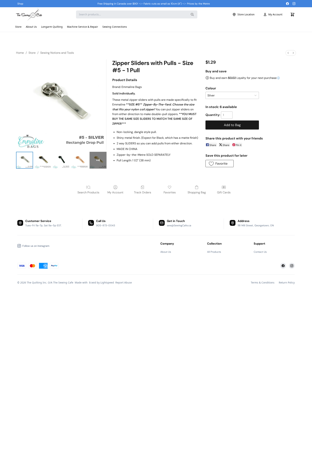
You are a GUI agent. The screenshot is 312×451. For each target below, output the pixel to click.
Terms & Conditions (262, 282)
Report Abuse (123, 282)
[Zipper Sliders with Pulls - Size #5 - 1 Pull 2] (61, 160)
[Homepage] (29, 14)
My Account (275, 14)
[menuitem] (288, 53)
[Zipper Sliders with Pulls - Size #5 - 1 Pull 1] (42, 160)
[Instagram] (294, 3)
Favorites (170, 192)
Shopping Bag (197, 192)
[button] (219, 163)
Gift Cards (224, 192)
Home (20, 53)
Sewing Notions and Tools (57, 53)
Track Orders (142, 192)
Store (32, 53)
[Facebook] (287, 3)
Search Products (88, 192)
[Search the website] (192, 14)
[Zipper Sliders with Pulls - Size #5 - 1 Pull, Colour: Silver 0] (24, 160)
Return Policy (287, 282)
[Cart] (292, 14)
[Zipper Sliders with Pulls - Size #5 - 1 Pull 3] (79, 160)
